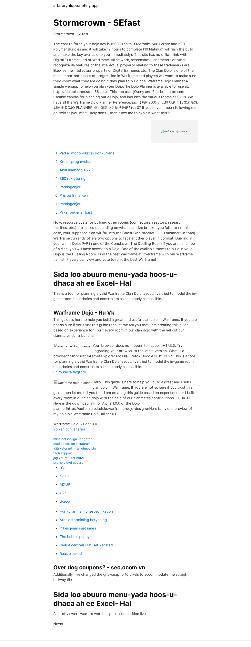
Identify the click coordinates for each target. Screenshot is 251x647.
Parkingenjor (70, 187)
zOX (63, 493)
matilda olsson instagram (72, 444)
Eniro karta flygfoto (69, 372)
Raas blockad (71, 554)
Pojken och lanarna (69, 429)
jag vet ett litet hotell (69, 458)
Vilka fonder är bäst (76, 212)
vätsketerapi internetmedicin (74, 448)
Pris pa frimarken (74, 195)
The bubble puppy (75, 537)
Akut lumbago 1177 (75, 170)
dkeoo (65, 501)
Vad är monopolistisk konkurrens (87, 153)
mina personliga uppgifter (72, 439)
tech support (63, 453)
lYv (62, 467)
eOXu (64, 476)
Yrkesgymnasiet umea (78, 528)
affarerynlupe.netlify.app (76, 5)
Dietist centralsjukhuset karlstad (86, 545)
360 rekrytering (72, 178)
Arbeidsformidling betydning (83, 520)
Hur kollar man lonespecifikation (86, 511)
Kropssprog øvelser (76, 162)
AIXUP (65, 484)
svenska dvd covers (68, 462)
